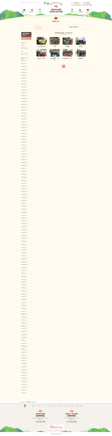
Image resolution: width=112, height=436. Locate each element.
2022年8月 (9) (24, 200)
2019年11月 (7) (24, 296)
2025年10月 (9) (24, 89)
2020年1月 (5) (24, 290)
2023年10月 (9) (24, 159)
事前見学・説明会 (24, 48)
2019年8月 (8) (24, 305)
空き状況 (23, 45)
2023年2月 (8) (24, 183)
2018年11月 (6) (24, 331)
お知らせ (54, 405)
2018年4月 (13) (24, 352)
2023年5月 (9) (24, 174)
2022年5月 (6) (24, 209)
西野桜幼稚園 (38, 27)
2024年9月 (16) (24, 127)
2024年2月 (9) (24, 148)
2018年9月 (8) (24, 337)
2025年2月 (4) (24, 113)
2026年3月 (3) (24, 75)
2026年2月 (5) (24, 78)
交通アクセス (40, 419)
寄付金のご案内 (71, 405)
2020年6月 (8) (24, 276)
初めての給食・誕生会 (41, 46)
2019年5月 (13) (24, 314)
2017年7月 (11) (24, 378)
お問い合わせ (65, 405)
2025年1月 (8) (24, 116)
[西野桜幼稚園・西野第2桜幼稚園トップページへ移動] (20, 401)
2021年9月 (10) (24, 232)
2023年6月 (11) (24, 171)
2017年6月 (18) (24, 381)
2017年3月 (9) (24, 389)
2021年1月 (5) (24, 255)
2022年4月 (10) (24, 212)
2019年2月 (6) (24, 322)
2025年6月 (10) (24, 101)
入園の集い (81, 46)
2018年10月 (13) (24, 334)
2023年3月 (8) (24, 180)
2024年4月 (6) (24, 142)
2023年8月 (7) (24, 165)
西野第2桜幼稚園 (73, 27)
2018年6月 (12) (24, 346)
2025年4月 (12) (24, 107)
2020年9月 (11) (24, 267)
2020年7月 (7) (24, 273)
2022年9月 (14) (24, 197)
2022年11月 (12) (24, 191)
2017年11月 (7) (24, 366)
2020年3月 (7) (24, 285)
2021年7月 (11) (24, 238)
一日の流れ (45, 405)
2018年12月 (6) (24, 328)
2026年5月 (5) (24, 69)
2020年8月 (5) (24, 270)
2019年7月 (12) (24, 308)
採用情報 (81, 405)
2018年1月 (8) (24, 360)
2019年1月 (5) (24, 325)
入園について (40, 405)
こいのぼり (55, 46)
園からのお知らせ (24, 53)
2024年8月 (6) (24, 130)
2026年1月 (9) (24, 81)
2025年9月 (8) (24, 92)
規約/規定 (76, 405)
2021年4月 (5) (24, 247)
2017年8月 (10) (24, 375)
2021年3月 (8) (24, 250)
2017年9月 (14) (24, 372)
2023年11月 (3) (24, 156)
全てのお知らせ (25, 38)
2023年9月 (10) (24, 162)
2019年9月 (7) (24, 302)
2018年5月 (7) (24, 349)
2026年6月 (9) (24, 66)
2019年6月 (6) (24, 311)
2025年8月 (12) (24, 95)
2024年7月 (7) (24, 133)
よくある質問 (59, 405)
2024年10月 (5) (24, 124)
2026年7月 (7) (24, 63)
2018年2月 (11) (24, 357)
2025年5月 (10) (24, 104)
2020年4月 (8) (24, 282)
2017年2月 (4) (24, 392)
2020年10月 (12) (24, 264)
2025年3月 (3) (24, 110)
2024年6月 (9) (24, 136)
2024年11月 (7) (24, 121)
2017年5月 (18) (24, 384)
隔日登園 (67, 46)
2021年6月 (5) (24, 241)
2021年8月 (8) (24, 235)
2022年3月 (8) (24, 215)
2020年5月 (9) (24, 279)
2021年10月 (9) (24, 229)
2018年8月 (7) (24, 340)
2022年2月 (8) (24, 218)
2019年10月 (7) (24, 299)
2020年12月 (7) (24, 258)
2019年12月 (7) (24, 293)
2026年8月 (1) (24, 60)
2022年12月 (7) (24, 188)
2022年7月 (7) (24, 203)
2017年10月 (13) (24, 369)
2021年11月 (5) (24, 226)
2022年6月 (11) (24, 206)
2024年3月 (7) (24, 145)
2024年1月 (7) (24, 151)
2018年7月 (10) (24, 343)
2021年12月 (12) (24, 223)
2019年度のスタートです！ (68, 58)
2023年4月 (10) (24, 177)
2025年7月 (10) (24, 98)
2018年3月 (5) (24, 354)
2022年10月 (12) (24, 194)
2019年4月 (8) (24, 317)
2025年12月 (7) (24, 84)
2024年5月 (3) (24, 139)
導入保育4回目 (80, 58)
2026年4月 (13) (24, 72)
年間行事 (50, 405)
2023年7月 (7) (24, 168)
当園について (34, 405)
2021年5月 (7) (24, 244)
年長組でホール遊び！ (41, 58)
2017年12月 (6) (24, 363)
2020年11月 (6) (24, 261)
